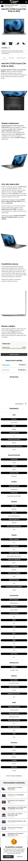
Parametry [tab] (11, 58)
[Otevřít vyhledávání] (26, 2)
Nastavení (19, 856)
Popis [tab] (4, 58)
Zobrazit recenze (14, 354)
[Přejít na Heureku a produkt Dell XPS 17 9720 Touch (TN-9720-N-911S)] (23, 6)
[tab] (21, 58)
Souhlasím (8, 856)
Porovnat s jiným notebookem (14, 776)
